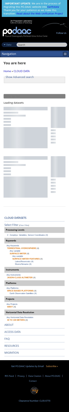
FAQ (7, 338)
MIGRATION (11, 352)
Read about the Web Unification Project (39, 13)
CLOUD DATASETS (15, 217)
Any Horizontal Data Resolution (20, 317)
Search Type (9, 40)
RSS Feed (9, 376)
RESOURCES (11, 345)
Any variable (15, 251)
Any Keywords (13, 246)
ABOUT (8, 324)
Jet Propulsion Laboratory (21, 21)
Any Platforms (13, 288)
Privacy (21, 376)
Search (20, 40)
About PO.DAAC (53, 376)
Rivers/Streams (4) (23, 264)
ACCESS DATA (12, 332)
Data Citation (34, 376)
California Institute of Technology (21, 23)
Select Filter (11, 225)
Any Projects (12, 304)
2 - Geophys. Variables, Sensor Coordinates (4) (27, 235)
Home (7, 71)
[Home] (25, 32)
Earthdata (53, 6)
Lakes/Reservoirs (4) (24, 261)
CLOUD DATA (22, 71)
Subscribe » (52, 366)
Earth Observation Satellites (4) (23, 293)
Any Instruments (14, 275)
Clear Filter (24, 225)
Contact (33, 381)
